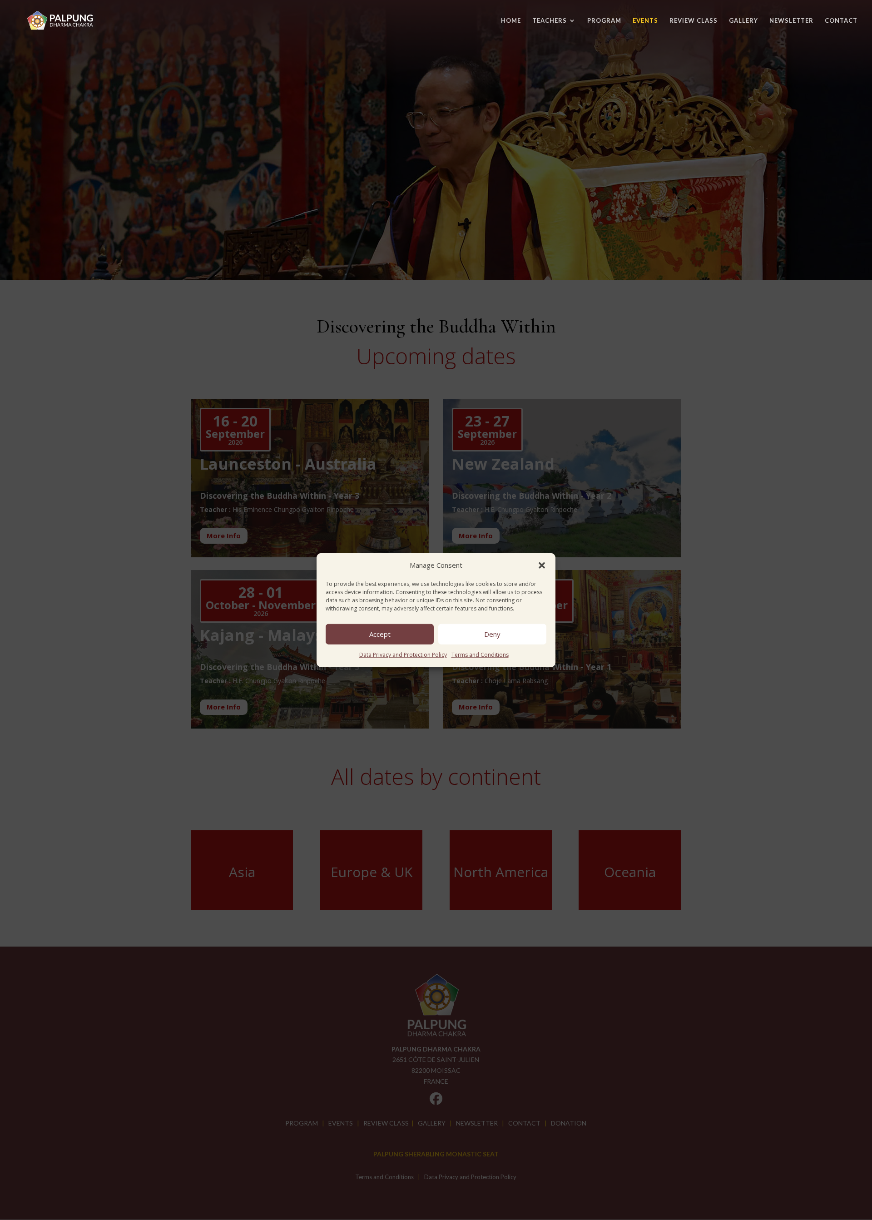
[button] (541, 565)
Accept (380, 634)
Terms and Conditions (480, 655)
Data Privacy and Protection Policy (403, 655)
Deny (492, 634)
